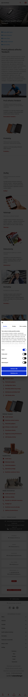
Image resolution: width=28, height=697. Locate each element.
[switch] (24, 354)
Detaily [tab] (14, 326)
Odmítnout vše (14, 373)
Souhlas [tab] (5, 326)
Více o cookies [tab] (23, 326)
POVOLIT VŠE (14, 368)
